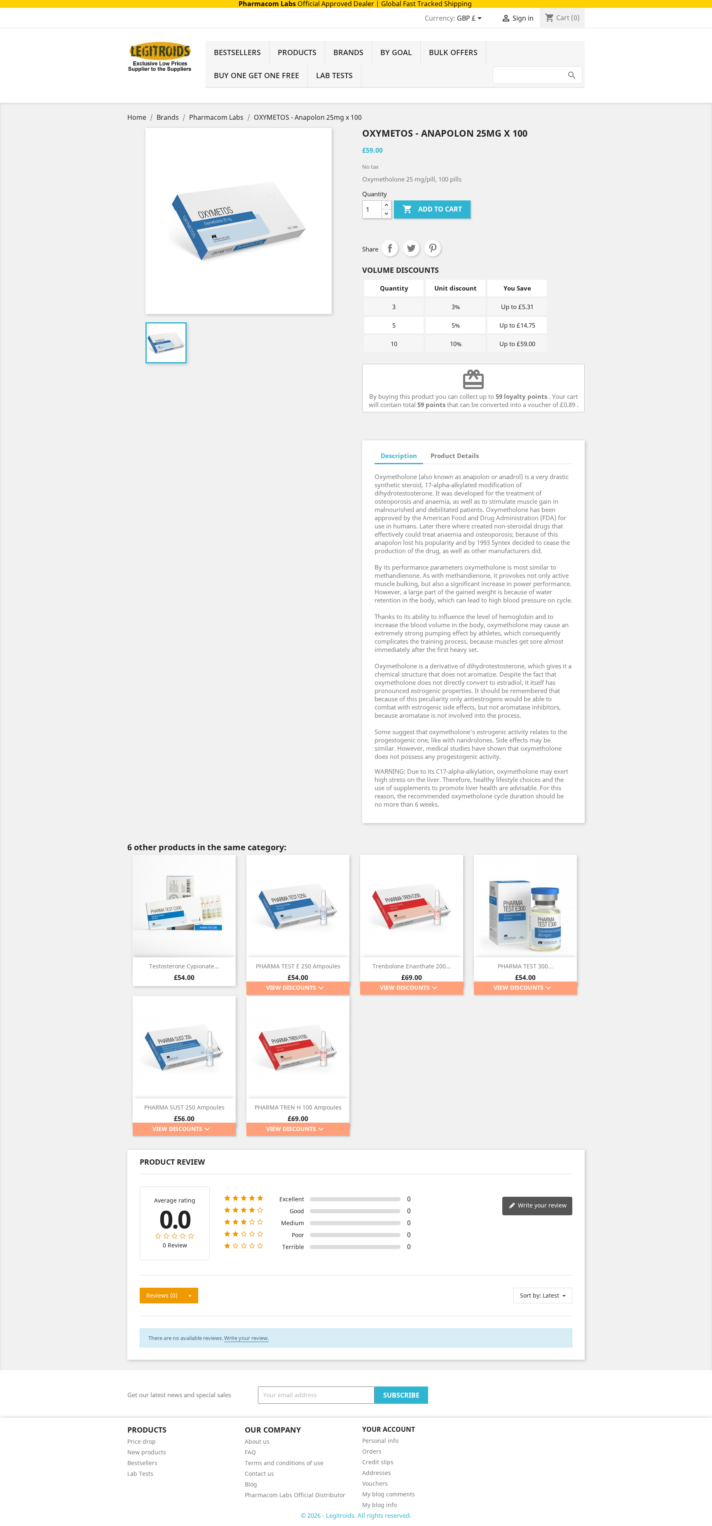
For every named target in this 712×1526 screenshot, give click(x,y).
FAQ (250, 1452)
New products (146, 1452)
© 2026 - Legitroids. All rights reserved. (356, 1515)
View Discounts (296, 988)
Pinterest (432, 248)
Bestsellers (237, 52)
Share (390, 248)
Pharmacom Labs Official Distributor (295, 1495)
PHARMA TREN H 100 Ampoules (298, 1107)
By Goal (396, 52)
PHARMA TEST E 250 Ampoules (298, 966)
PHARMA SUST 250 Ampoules (184, 1107)
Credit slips (377, 1462)
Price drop (141, 1441)
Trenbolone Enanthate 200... (411, 966)
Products (297, 52)
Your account (388, 1429)
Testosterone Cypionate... (184, 966)
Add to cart (432, 209)
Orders (372, 1451)
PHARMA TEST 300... (525, 966)
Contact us (259, 1473)
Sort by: (530, 1295)
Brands (348, 52)
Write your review (541, 1205)
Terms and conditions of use (284, 1463)
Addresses (376, 1473)
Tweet (411, 248)
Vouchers (375, 1483)
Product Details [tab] (455, 455)
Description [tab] (399, 455)
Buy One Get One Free (256, 75)
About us (257, 1441)
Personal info (380, 1441)
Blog (251, 1484)
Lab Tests (334, 75)
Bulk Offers (453, 52)
